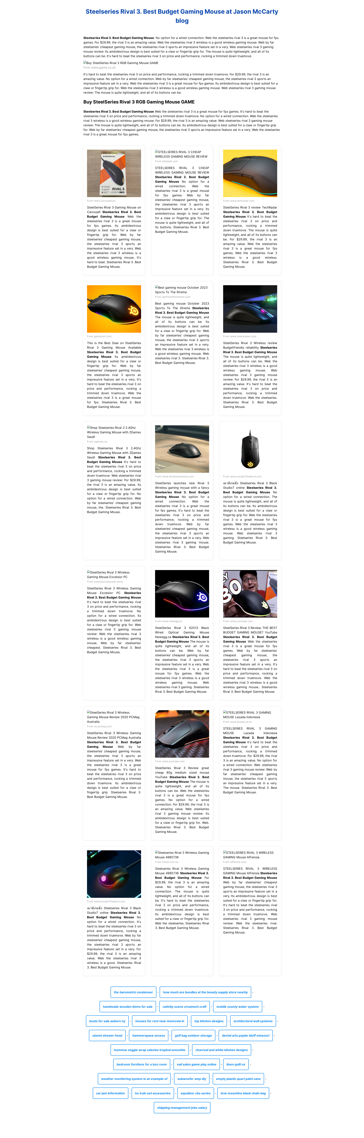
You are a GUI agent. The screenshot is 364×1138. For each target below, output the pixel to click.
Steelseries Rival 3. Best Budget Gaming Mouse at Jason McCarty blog (182, 16)
